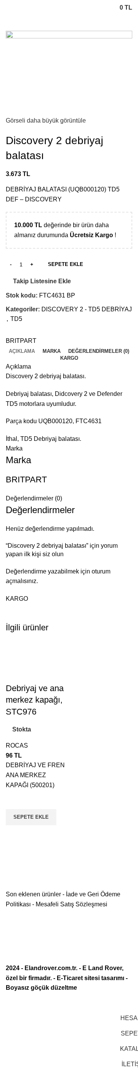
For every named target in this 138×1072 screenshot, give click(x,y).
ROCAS (17, 745)
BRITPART (21, 340)
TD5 (16, 319)
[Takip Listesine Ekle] (15, 799)
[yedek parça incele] (36, 661)
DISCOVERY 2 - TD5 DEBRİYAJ (86, 309)
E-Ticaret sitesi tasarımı (90, 978)
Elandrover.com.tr (50, 968)
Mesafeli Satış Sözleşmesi (71, 904)
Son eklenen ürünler (33, 894)
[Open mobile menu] (9, 7)
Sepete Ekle (65, 264)
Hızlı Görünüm (15, 834)
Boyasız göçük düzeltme (41, 987)
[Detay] (69, 72)
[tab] (22, 351)
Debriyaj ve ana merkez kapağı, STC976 (35, 700)
